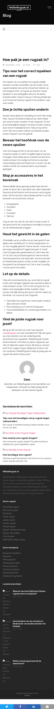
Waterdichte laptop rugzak (14, 539)
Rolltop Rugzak (9, 526)
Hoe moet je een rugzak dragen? (20, 438)
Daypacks (7, 556)
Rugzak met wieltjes (11, 533)
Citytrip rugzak (9, 516)
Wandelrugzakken (10, 573)
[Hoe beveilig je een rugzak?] (17, 449)
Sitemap (27, 695)
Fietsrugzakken (9, 559)
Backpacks (7, 513)
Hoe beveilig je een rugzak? (17, 455)
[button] (49, 7)
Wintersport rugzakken (12, 576)
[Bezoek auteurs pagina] (27, 368)
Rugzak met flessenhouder (14, 530)
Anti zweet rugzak (10, 510)
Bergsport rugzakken (12, 553)
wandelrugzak (9, 333)
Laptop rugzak (9, 520)
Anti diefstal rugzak (11, 507)
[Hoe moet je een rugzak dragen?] (19, 433)
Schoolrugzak (8, 536)
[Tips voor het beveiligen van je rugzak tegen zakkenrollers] (24, 413)
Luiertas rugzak (9, 523)
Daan (28, 65)
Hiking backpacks (10, 566)
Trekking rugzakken (11, 569)
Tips (38, 65)
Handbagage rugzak (11, 563)
